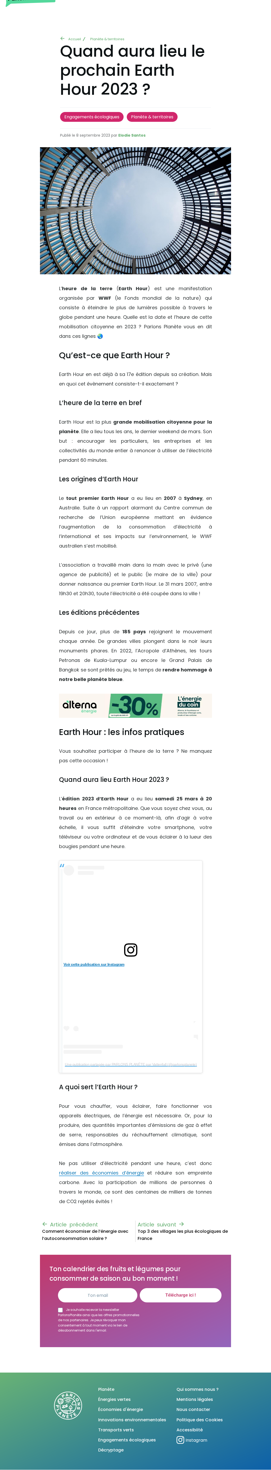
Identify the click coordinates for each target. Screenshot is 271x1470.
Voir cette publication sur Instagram (94, 964)
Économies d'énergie (120, 1409)
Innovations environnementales (132, 1420)
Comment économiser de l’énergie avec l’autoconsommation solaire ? (85, 1235)
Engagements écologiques (91, 117)
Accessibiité (190, 1430)
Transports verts (116, 1430)
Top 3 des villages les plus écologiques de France (183, 1235)
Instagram (196, 1440)
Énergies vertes (114, 1399)
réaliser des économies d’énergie (101, 1172)
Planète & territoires (107, 39)
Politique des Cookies (200, 1420)
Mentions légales (195, 1399)
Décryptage (111, 1450)
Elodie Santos (132, 135)
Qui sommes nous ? (198, 1389)
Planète (106, 1389)
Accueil (74, 39)
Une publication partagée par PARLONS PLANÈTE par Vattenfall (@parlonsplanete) (131, 1064)
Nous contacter (193, 1409)
